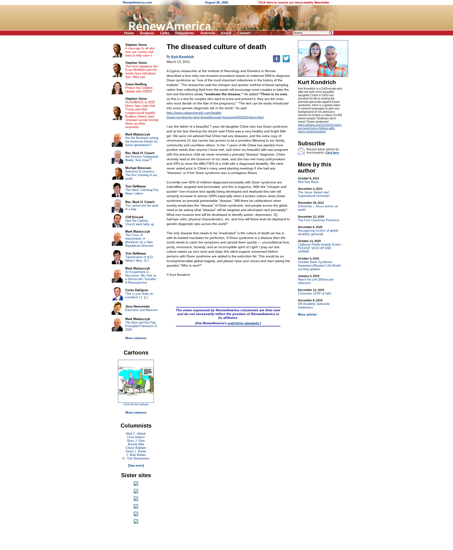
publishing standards (243, 323)
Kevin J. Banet (136, 451)
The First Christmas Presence (318, 218)
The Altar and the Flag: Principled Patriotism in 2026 (141, 326)
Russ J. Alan (136, 440)
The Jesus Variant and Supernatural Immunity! (314, 192)
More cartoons (136, 412)
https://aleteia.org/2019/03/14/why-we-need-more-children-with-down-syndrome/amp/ (320, 128)
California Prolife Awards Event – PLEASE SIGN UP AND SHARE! (320, 246)
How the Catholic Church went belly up (139, 222)
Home (129, 33)
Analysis (147, 33)
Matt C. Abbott (136, 433)
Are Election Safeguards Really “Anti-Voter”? (142, 158)
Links (164, 33)
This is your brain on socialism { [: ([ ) (139, 295)
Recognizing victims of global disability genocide (318, 230)
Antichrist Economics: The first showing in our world (141, 175)
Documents (184, 33)
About (226, 33)
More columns (135, 338)
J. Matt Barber (136, 455)
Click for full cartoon (136, 404)
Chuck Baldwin (136, 448)
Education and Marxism (141, 310)
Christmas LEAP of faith (314, 291)
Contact (243, 33)
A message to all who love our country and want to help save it (140, 52)
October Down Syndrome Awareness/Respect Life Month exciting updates (319, 264)
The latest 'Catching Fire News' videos (142, 191)
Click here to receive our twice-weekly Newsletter (293, 2)
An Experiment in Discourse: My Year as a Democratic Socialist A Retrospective (140, 277)
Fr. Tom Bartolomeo (135, 458)
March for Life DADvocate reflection (315, 279)
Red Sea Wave (308, 180)
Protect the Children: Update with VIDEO (139, 89)
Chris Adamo (136, 437)
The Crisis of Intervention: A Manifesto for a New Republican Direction (139, 240)
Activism (207, 33)
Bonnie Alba (136, 444)
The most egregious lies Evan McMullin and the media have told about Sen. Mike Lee (141, 72)
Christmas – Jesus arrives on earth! (318, 206)
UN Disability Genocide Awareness (314, 304)
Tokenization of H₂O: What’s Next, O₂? (139, 258)
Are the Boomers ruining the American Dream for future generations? (141, 141)
